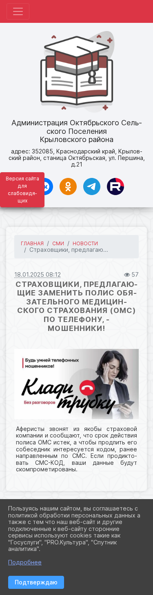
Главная (32, 243)
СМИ (58, 243)
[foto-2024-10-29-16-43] (76, 384)
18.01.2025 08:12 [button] (37, 274)
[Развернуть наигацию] (18, 11)
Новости (85, 243)
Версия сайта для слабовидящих (22, 189)
